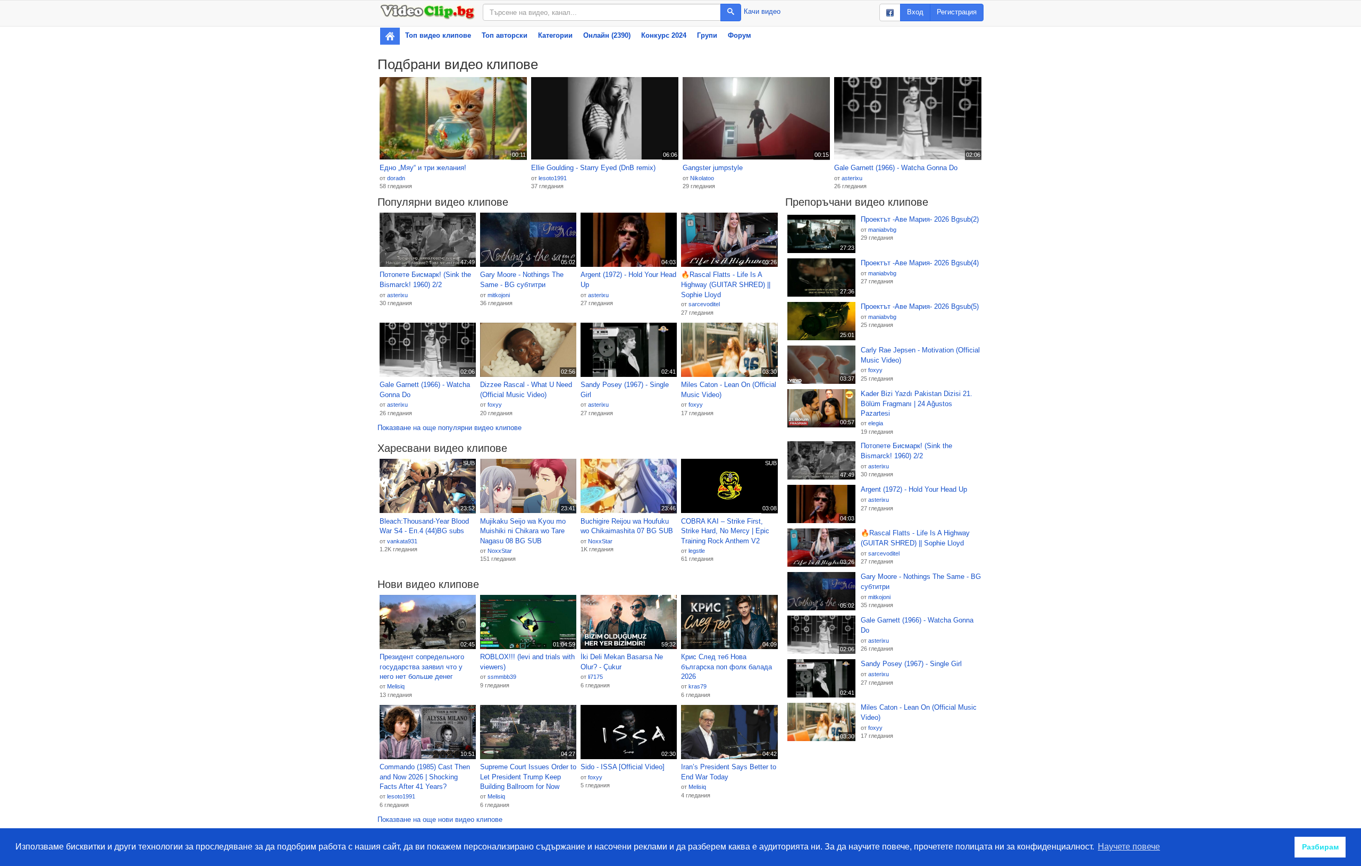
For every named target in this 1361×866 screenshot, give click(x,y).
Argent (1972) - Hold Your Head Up (628, 280)
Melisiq (396, 686)
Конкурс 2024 (663, 35)
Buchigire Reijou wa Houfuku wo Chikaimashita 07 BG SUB (627, 526)
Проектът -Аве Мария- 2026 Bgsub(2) (920, 219)
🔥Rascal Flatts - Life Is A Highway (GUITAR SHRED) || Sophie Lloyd (725, 284)
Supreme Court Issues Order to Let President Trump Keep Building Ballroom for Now (528, 777)
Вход (915, 12)
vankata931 (402, 541)
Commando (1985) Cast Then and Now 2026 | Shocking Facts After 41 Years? (425, 777)
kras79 (697, 686)
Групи (707, 35)
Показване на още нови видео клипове (439, 819)
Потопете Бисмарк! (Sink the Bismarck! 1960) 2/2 (425, 280)
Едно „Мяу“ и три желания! (423, 168)
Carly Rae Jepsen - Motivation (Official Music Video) (920, 355)
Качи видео (762, 11)
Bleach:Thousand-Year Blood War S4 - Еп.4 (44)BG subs (424, 526)
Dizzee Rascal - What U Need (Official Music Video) (526, 390)
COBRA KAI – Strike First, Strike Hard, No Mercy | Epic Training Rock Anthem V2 (725, 531)
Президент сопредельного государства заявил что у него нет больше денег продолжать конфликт (422, 667)
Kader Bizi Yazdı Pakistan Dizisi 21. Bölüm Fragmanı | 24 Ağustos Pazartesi (916, 403)
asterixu (852, 178)
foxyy (495, 404)
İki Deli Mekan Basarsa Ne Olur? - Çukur (622, 662)
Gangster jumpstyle (713, 168)
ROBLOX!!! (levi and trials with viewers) (527, 662)
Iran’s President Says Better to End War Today (728, 772)
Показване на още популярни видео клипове (449, 428)
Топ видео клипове (438, 35)
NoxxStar (500, 551)
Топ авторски (504, 35)
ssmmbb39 (502, 677)
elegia (875, 423)
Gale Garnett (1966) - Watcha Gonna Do (895, 168)
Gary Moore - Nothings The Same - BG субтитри (522, 280)
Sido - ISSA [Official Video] (623, 767)
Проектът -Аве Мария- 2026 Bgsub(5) (920, 306)
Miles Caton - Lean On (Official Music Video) (728, 390)
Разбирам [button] (1320, 847)
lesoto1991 (553, 178)
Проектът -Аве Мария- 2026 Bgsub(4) (920, 263)
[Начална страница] (390, 36)
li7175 (595, 677)
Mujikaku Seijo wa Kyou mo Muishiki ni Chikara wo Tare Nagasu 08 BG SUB (523, 531)
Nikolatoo (702, 178)
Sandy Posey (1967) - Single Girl (625, 390)
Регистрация (957, 12)
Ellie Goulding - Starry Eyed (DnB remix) (593, 168)
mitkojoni (499, 295)
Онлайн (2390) (607, 35)
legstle (696, 551)
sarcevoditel (704, 304)
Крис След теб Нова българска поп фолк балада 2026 (726, 666)
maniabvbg (882, 229)
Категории (555, 35)
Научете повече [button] (1129, 846)
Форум (739, 35)
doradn (396, 178)
